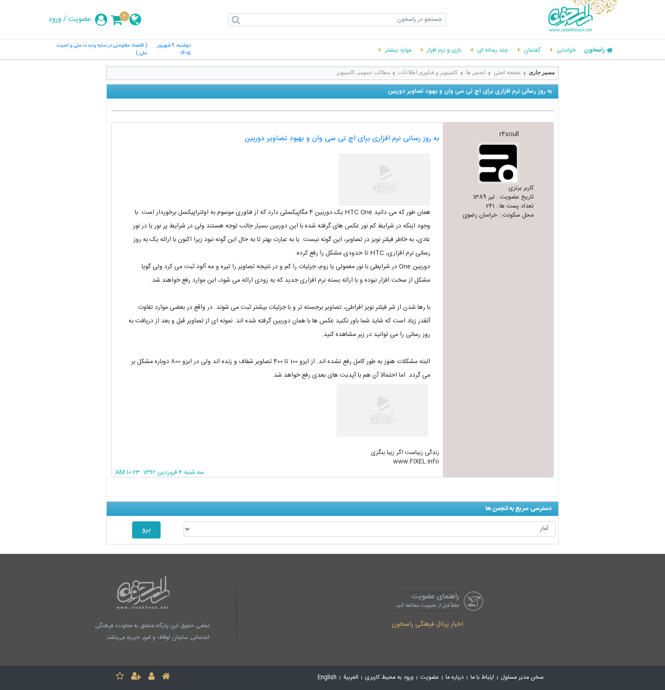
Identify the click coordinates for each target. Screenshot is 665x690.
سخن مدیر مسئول (522, 677)
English (327, 677)
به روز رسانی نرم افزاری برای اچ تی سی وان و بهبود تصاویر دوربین (342, 138)
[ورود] (151, 677)
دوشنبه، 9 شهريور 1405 (173, 49)
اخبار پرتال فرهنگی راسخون (427, 625)
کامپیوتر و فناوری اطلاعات (428, 72)
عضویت (79, 19)
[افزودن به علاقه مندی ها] (120, 677)
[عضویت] (136, 677)
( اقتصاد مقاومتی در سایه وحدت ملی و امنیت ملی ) (102, 49)
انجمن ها (475, 72)
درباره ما (455, 677)
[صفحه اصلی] (166, 677)
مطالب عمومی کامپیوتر (363, 72)
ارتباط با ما (482, 677)
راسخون (594, 51)
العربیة (350, 677)
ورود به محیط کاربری (389, 677)
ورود (55, 19)
